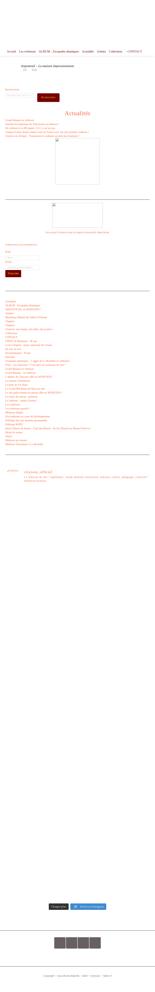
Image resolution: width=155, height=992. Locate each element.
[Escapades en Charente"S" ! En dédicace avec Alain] (22, 587)
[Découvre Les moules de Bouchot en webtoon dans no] (95, 864)
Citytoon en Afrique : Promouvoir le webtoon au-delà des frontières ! (42, 136)
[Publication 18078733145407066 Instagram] (59, 494)
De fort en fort (13, 349)
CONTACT (11, 337)
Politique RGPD (14, 424)
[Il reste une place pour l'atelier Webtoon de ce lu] (95, 767)
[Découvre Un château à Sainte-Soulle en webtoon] (22, 864)
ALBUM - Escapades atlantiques (22, 305)
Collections (115, 51)
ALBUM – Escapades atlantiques (59, 51)
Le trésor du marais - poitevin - (22, 396)
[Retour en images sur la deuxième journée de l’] (132, 724)
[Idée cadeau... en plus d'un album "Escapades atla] (59, 634)
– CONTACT (133, 51)
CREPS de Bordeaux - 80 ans (21, 341)
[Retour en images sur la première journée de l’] (22, 771)
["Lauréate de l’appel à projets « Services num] (95, 622)
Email (8, 262)
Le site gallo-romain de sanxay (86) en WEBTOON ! (33, 392)
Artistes (101, 51)
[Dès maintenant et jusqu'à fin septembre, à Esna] (95, 502)
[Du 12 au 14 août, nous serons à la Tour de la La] (59, 771)
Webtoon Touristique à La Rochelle (24, 444)
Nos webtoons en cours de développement (27, 416)
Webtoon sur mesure (16, 440)
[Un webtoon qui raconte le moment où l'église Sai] (132, 510)
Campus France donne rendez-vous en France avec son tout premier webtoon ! (47, 132)
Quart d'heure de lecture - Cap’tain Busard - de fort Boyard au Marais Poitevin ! (48, 428)
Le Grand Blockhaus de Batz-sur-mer (25, 388)
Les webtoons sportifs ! (17, 408)
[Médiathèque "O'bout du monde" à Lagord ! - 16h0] (132, 595)
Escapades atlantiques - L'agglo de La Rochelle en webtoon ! (37, 361)
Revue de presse (13, 432)
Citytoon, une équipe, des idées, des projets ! (29, 329)
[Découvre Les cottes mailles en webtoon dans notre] (59, 864)
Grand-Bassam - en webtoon (20, 372)
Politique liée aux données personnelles (26, 420)
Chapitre (9, 321)
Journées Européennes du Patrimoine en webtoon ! (32, 124)
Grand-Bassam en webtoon (19, 120)
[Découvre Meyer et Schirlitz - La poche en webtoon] (132, 789)
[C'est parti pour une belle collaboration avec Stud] (95, 704)
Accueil (11, 51)
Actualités (88, 51)
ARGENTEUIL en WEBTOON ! (23, 309)
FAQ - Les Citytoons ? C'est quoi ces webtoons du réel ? (35, 365)
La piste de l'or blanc (16, 384)
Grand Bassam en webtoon (19, 368)
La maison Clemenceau (17, 380)
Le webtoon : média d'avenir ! (21, 400)
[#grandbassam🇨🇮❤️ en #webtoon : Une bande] (22, 529)
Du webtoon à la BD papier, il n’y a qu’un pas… (31, 128)
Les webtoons (27, 51)
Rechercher (12, 90)
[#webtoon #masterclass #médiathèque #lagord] (59, 702)
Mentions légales (14, 412)
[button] (77, 956)
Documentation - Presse (18, 353)
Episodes (10, 357)
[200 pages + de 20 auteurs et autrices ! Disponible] (22, 704)
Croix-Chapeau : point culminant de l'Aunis (28, 345)
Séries (8, 436)
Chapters (10, 325)
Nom (8, 252)
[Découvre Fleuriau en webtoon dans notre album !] (132, 864)
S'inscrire (13, 273)
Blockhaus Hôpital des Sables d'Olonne (26, 317)
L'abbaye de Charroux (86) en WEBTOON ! (29, 376)
